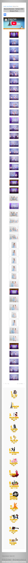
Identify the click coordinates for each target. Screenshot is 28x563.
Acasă (4, 6)
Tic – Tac (7, 383)
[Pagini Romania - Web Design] (14, 560)
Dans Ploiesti (9, 6)
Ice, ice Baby (20, 383)
